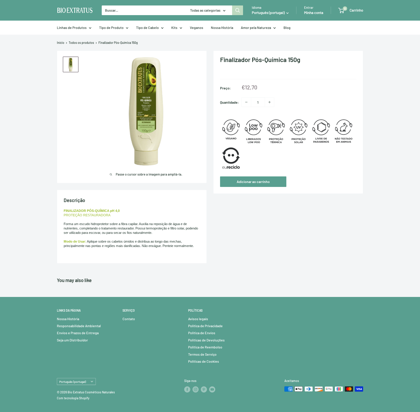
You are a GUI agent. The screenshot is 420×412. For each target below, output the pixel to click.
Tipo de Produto (111, 27)
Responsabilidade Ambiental (79, 326)
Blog (287, 27)
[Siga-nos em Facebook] (187, 389)
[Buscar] (237, 10)
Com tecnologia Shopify (73, 398)
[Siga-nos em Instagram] (195, 389)
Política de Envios (201, 333)
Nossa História (222, 27)
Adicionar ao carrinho (253, 181)
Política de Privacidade (205, 326)
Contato (128, 319)
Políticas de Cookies (203, 361)
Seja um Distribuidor (72, 340)
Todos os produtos (81, 42)
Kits (174, 27)
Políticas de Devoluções (206, 340)
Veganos (196, 27)
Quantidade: (229, 102)
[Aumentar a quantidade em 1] (269, 102)
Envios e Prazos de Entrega (78, 333)
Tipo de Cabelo (147, 27)
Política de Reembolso (205, 347)
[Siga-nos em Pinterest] (204, 389)
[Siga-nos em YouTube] (212, 389)
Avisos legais (198, 319)
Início (60, 42)
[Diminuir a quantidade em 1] (246, 102)
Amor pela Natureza (256, 27)
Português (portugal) (72, 382)
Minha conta (313, 12)
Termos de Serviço (202, 354)
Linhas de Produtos (72, 27)
